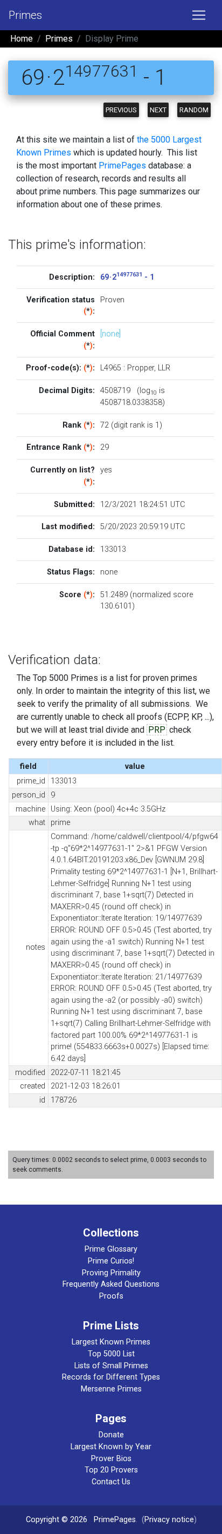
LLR (164, 368)
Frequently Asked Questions (111, 1284)
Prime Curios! (111, 1261)
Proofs (111, 1296)
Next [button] (158, 110)
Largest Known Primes (111, 1342)
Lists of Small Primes (111, 1365)
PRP (156, 730)
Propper (140, 368)
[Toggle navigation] (198, 15)
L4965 (110, 368)
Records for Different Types (111, 1377)
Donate (111, 1435)
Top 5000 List (111, 1354)
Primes (25, 15)
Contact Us (111, 1481)
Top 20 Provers (111, 1470)
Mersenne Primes (111, 1389)
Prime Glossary (111, 1249)
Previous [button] (121, 110)
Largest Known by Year (111, 1446)
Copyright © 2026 (56, 1519)
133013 (113, 549)
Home (21, 38)
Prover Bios (111, 1458)
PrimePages (122, 165)
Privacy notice (169, 1519)
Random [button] (194, 110)
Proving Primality (111, 1273)
